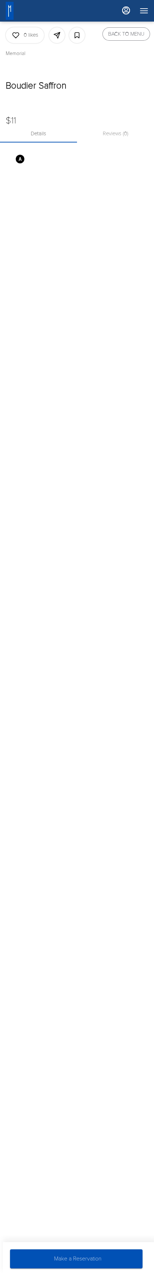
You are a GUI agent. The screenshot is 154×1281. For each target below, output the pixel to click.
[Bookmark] (77, 35)
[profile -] (126, 10)
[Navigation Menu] (144, 11)
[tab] (38, 133)
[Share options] (57, 35)
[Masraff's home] (20, 11)
